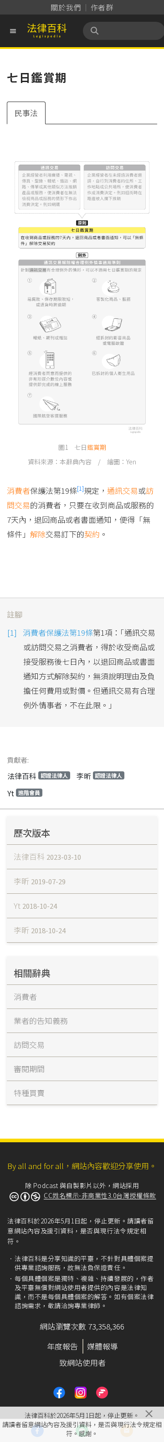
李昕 (100, 775)
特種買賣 (29, 1092)
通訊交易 (122, 490)
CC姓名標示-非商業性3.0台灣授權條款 (100, 1195)
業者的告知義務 (41, 1020)
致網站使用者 (82, 1362)
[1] (80, 488)
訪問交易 (29, 1044)
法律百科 (37, 775)
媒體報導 (102, 1346)
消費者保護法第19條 (58, 632)
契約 (92, 534)
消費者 (18, 490)
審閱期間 (29, 1068)
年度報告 (62, 1346)
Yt (23, 793)
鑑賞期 (96, 447)
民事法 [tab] (26, 112)
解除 (38, 534)
